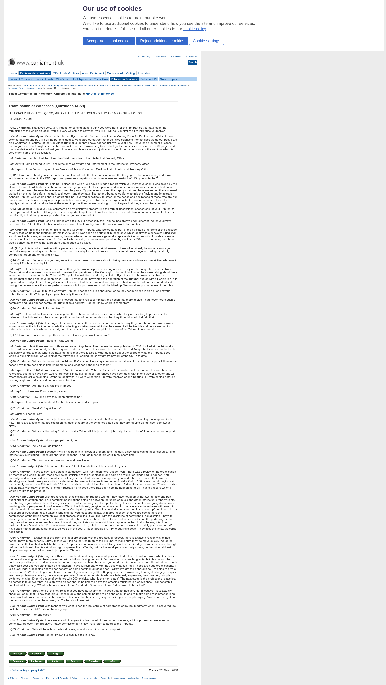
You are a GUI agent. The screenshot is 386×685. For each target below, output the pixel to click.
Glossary (25, 678)
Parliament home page (32, 85)
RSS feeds (176, 56)
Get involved (115, 73)
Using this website (89, 678)
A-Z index (12, 678)
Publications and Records (83, 85)
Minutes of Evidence (100, 93)
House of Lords (44, 79)
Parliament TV (148, 79)
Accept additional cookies (108, 41)
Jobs (74, 678)
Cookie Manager (149, 678)
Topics (173, 79)
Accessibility (144, 56)
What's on (62, 79)
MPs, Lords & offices (66, 73)
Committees (101, 79)
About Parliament (93, 73)
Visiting (130, 73)
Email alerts (160, 56)
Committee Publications (110, 85)
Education (144, 73)
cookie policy (194, 29)
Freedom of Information (57, 678)
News (163, 79)
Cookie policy (133, 678)
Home (13, 73)
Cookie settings (206, 41)
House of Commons (21, 79)
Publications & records (124, 79)
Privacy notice (119, 678)
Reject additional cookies (162, 41)
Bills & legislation (81, 79)
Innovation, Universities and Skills (24, 88)
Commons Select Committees (172, 85)
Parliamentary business (35, 73)
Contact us (191, 56)
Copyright (105, 678)
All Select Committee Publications (139, 85)
